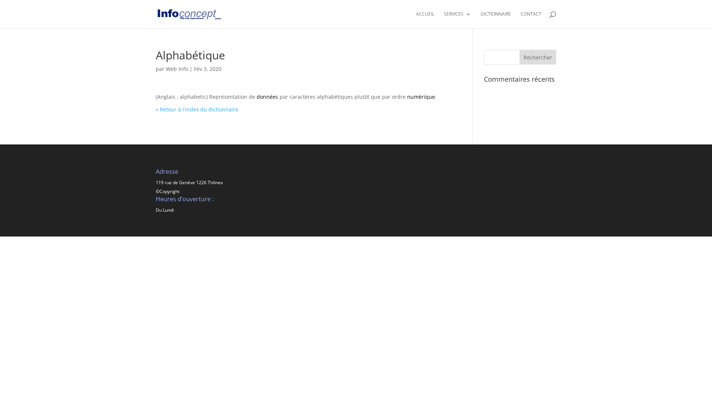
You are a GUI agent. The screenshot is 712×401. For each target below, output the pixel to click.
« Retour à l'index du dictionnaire (197, 109)
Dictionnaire (496, 14)
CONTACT (531, 14)
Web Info (177, 68)
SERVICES (454, 14)
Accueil (425, 14)
